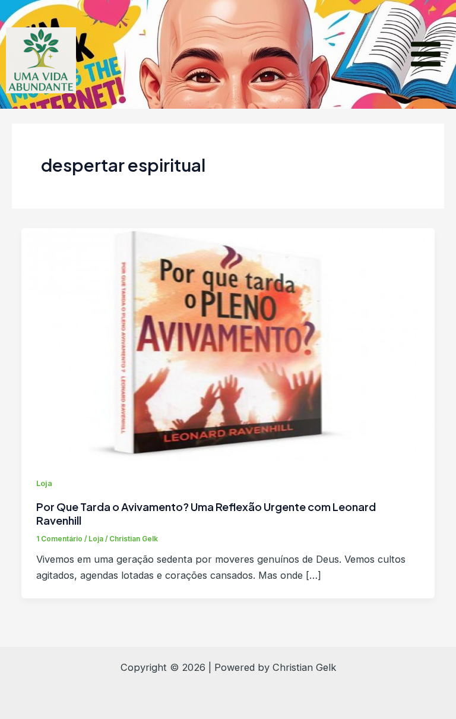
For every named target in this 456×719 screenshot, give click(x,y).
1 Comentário (59, 539)
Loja (44, 483)
